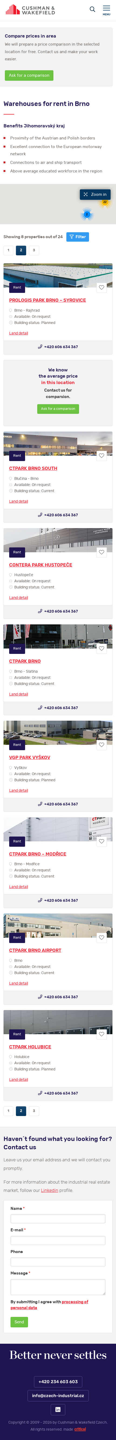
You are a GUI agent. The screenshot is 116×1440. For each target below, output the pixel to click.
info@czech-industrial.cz (58, 1396)
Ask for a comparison (29, 75)
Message (20, 1273)
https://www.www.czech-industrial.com (30, 9)
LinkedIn (58, 1409)
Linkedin (49, 1190)
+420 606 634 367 (60, 347)
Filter (80, 237)
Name (18, 1209)
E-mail (18, 1230)
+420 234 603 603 (57, 1382)
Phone (17, 1252)
